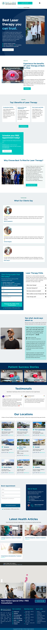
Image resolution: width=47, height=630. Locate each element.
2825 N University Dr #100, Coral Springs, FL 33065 (22, 432)
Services (21, 7)
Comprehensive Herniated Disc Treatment (11, 556)
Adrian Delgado (8, 241)
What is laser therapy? (31, 285)
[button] (36, 285)
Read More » (3, 539)
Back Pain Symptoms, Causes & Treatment (35, 537)
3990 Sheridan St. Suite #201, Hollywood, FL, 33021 (7, 432)
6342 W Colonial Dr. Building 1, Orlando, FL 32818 (39, 470)
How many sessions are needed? (34, 290)
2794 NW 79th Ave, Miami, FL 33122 (21, 470)
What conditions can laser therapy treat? (36, 293)
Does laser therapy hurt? (32, 288)
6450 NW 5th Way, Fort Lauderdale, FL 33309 (38, 432)
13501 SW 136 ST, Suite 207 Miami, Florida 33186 (38, 450)
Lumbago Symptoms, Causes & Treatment (11, 537)
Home (19, 7)
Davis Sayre (7, 260)
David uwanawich (8, 221)
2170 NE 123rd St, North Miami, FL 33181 (6, 470)
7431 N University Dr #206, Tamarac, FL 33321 (7, 450)
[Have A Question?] (32, 505)
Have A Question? (39, 504)
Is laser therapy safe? (31, 296)
